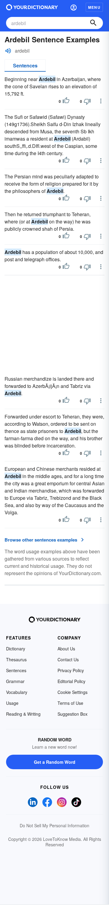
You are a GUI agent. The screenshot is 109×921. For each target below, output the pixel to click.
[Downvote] (87, 101)
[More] (100, 101)
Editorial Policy (71, 681)
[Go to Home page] (32, 7)
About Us (66, 649)
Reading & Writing (23, 714)
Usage (12, 703)
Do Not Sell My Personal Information (54, 825)
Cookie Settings (73, 692)
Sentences (25, 65)
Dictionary (15, 649)
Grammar (15, 681)
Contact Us (68, 659)
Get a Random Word (54, 762)
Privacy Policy (71, 670)
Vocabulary (16, 692)
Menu (94, 7)
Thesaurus (16, 659)
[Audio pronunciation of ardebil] (8, 50)
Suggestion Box (73, 714)
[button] (73, 7)
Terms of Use (70, 703)
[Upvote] (66, 101)
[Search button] (93, 23)
